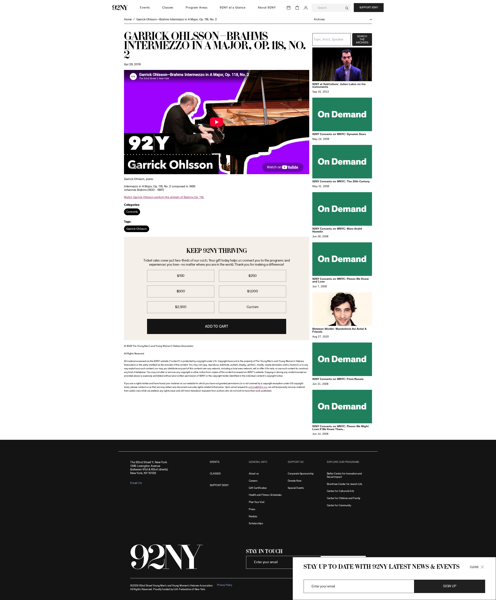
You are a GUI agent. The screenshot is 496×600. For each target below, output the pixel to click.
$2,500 (180, 307)
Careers (253, 480)
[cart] (297, 7)
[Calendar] (288, 7)
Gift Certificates (258, 487)
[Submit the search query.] (346, 8)
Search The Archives (362, 39)
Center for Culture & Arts (340, 491)
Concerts (132, 211)
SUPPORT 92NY (219, 485)
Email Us (136, 483)
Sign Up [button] (449, 586)
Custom (253, 307)
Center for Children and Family (343, 498)
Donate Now (294, 480)
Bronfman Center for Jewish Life (344, 484)
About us (254, 473)
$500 (181, 291)
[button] (341, 19)
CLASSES (215, 473)
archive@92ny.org (257, 387)
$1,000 (252, 291)
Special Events (296, 487)
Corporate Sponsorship (300, 473)
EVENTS (214, 462)
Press (252, 509)
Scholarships (256, 523)
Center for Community (339, 505)
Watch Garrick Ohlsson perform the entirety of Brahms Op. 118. (164, 197)
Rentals (253, 516)
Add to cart (216, 326)
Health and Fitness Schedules (265, 494)
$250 (252, 276)
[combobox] (331, 8)
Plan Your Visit (256, 502)
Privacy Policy (224, 585)
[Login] (305, 7)
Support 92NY (368, 7)
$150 (180, 276)
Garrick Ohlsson (136, 228)
